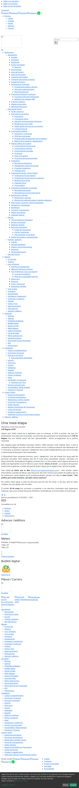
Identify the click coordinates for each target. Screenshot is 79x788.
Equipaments (10, 639)
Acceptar (73, 785)
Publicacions (9, 516)
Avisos (7, 511)
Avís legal (47, 766)
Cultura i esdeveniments (14, 696)
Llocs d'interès (10, 631)
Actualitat (5, 659)
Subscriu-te (5, 575)
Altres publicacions (12, 681)
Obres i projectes (11, 718)
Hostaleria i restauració (14, 641)
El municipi (9, 627)
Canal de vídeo (10, 678)
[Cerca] (56, 42)
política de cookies (21, 781)
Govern (7, 708)
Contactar (5, 10)
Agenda (7, 513)
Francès (11, 28)
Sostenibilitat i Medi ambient (16, 728)
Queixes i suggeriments (14, 752)
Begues (4, 624)
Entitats (7, 646)
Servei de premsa (11, 683)
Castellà (11, 21)
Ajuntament (5, 609)
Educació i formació (12, 700)
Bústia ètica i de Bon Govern (15, 740)
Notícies (8, 508)
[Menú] (2, 50)
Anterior (4, 556)
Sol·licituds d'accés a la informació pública (21, 755)
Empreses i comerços (13, 644)
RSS (6, 688)
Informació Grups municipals (16, 686)
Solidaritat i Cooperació (14, 723)
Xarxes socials (10, 671)
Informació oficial (11, 614)
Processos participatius (14, 737)
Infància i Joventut (12, 715)
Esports (7, 703)
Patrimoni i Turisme (12, 730)
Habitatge (8, 710)
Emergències (10, 654)
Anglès (10, 23)
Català (10, 18)
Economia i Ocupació (13, 698)
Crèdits (47, 759)
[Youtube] (22, 13)
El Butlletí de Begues (12, 666)
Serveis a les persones (13, 725)
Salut (6, 720)
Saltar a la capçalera (11, 1)
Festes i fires (9, 649)
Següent (11, 556)
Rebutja (65, 785)
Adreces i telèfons (11, 656)
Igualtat (8, 713)
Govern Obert (6, 732)
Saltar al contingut (10, 4)
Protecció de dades (51, 764)
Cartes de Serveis (11, 750)
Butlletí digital (10, 668)
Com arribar (9, 634)
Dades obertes (10, 745)
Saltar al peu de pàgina (12, 6)
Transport (8, 636)
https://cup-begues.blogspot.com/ (45, 470)
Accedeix (4, 534)
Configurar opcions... (8, 785)
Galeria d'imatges (11, 676)
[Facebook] (13, 13)
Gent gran (8, 705)
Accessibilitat (49, 769)
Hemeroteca (9, 691)
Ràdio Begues (10, 673)
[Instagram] (32, 13)
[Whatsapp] (38, 13)
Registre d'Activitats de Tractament (18, 747)
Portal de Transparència (14, 742)
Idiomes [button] (8, 16)
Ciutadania (5, 693)
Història (8, 629)
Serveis (7, 617)
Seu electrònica (10, 622)
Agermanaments (11, 651)
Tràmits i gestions (11, 619)
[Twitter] (5, 13)
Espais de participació (13, 735)
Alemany (11, 26)
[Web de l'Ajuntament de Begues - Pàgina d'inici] (11, 41)
